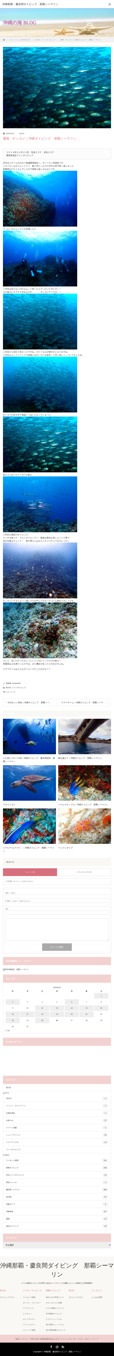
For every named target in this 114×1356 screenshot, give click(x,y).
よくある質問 (97, 1297)
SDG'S (56, 1098)
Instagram (56, 1346)
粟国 (56, 1219)
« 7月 (7, 1031)
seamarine (16, 683)
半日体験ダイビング (54, 1314)
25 (42, 1020)
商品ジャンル (56, 1182)
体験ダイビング (56, 1168)
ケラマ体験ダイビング (55, 1308)
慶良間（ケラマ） (56, 1190)
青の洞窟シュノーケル (55, 1325)
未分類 (56, 1197)
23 (13, 1020)
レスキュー (27, 1314)
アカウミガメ (9, 804)
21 (86, 1014)
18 (42, 1014)
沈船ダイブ (56, 1204)
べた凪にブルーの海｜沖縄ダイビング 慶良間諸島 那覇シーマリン (29, 760)
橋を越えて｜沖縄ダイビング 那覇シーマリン (80, 758)
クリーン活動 (56, 1128)
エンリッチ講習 (29, 1330)
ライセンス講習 (56, 1160)
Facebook (51, 1346)
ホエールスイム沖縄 (54, 1303)
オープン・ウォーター (32, 1303)
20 (72, 1014)
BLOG (22, 133)
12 (57, 1008)
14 (86, 1008)
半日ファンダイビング (56, 1175)
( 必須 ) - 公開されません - (18, 901)
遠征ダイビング (56, 1226)
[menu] (110, 4)
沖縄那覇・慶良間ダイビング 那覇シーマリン (62, 1352)
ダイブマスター (29, 1319)
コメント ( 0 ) (30, 872)
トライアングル (56, 1142)
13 (72, 1008)
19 (57, 1014)
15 (101, 1008)
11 (42, 1008)
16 (13, 1014)
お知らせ (56, 1120)
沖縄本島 (56, 1211)
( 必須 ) (10, 893)
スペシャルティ (29, 1325)
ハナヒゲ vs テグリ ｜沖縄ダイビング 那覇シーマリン (28, 849)
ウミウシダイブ (65, 848)
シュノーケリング (56, 1135)
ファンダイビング (19, 688)
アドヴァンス (28, 1308)
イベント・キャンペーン (56, 1106)
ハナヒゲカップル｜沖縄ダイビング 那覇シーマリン (83, 804)
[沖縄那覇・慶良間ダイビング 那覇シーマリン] (52, 4)
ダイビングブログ (7, 1297)
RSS (62, 1346)
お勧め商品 (56, 1113)
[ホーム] (4, 39)
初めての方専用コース (55, 1297)
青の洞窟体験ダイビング (55, 1330)
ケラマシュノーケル (54, 1319)
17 (27, 1014)
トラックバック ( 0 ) (84, 872)
